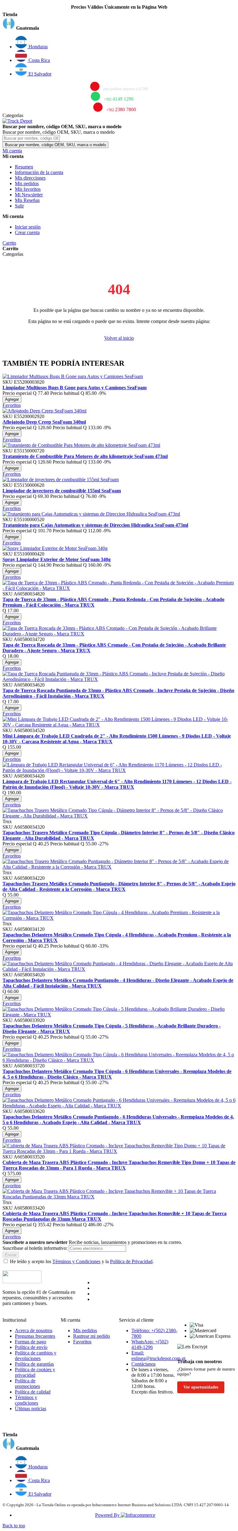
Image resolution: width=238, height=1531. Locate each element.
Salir (19, 205)
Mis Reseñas (27, 200)
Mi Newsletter (29, 194)
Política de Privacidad (131, 1261)
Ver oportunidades (200, 1387)
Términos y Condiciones (76, 1261)
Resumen (24, 166)
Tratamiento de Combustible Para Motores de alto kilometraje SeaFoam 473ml (85, 456)
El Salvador (39, 73)
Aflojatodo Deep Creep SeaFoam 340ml (44, 422)
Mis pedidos (27, 183)
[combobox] (31, 138)
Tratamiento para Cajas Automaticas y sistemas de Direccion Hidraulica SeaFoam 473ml (95, 525)
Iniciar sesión (28, 226)
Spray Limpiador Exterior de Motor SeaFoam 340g (56, 559)
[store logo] (17, 121)
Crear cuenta (27, 232)
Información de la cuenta (39, 172)
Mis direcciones (30, 178)
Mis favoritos (28, 189)
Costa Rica (38, 60)
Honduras (37, 46)
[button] (119, 24)
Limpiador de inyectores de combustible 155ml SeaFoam (61, 490)
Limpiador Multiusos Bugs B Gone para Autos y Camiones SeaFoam (74, 387)
